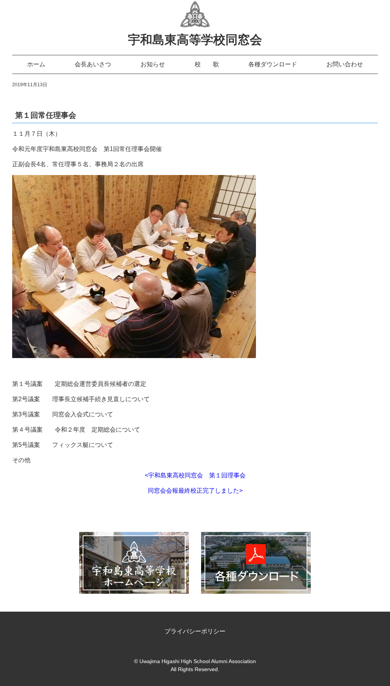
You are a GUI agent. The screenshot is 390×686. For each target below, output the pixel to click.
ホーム (36, 64)
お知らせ (153, 64)
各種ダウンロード (272, 64)
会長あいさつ (93, 64)
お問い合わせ (344, 64)
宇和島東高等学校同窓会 (195, 40)
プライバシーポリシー (195, 631)
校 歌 (207, 64)
